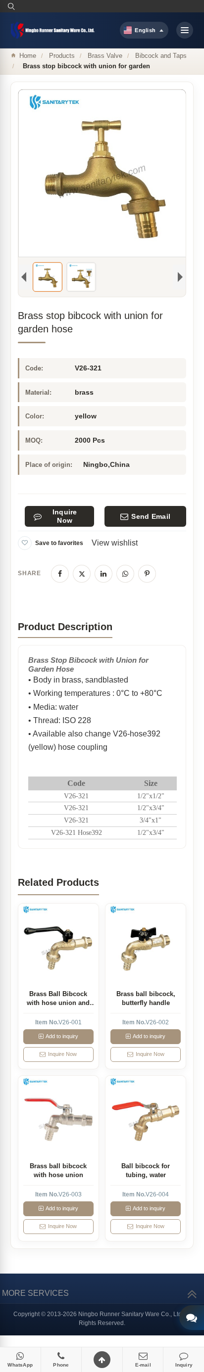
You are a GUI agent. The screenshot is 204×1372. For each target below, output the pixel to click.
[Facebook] (60, 574)
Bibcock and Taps (161, 55)
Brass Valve (105, 55)
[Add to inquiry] (58, 943)
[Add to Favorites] (25, 543)
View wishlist (115, 543)
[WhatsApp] (125, 574)
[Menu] (184, 30)
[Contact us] (191, 1317)
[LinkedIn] (103, 574)
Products (62, 55)
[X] (82, 574)
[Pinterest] (147, 574)
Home (27, 55)
